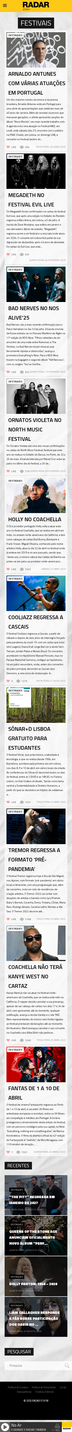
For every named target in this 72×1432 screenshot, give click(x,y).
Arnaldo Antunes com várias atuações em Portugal (36, 83)
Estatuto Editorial (45, 1391)
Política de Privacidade (44, 1387)
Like (13, 147)
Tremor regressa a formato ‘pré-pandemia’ (34, 859)
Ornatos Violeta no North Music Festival (34, 429)
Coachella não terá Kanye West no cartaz (35, 976)
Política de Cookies (18, 1387)
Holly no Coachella (34, 519)
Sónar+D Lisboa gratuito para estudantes (29, 738)
